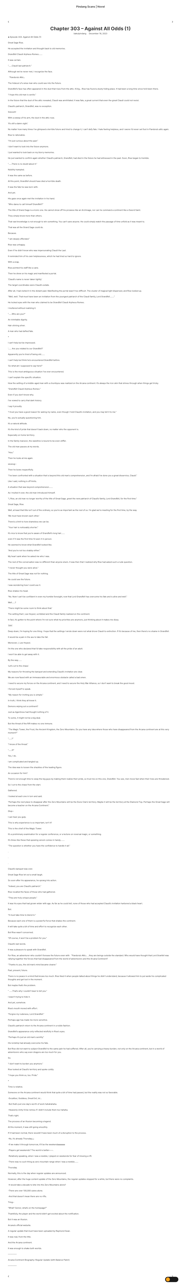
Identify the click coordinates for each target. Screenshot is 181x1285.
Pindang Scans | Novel (90, 6)
